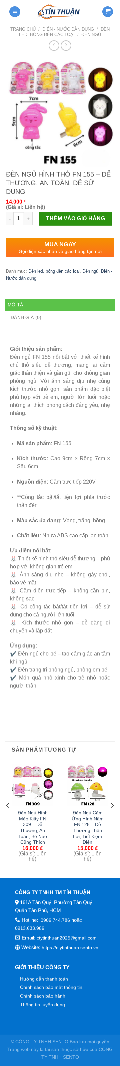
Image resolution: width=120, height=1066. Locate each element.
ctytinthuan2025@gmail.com (67, 938)
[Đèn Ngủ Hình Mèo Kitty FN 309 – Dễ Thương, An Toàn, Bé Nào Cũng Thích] (32, 785)
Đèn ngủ (91, 34)
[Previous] (8, 818)
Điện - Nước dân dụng (68, 29)
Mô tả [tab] (15, 304)
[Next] (112, 818)
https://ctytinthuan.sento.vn (70, 947)
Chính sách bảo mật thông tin (51, 987)
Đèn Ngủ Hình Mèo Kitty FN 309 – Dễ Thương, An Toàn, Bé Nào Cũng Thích (33, 827)
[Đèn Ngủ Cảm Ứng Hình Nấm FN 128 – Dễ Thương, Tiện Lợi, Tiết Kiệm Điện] (87, 785)
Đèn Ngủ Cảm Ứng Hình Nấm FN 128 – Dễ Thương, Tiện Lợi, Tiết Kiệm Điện (88, 827)
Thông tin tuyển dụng (42, 1004)
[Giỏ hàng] (107, 11)
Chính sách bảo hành (42, 996)
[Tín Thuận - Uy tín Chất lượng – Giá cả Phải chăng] (59, 11)
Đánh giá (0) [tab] (26, 317)
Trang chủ (23, 29)
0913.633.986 (29, 928)
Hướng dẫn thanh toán (44, 979)
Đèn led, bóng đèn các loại (64, 32)
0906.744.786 (54, 920)
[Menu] (14, 11)
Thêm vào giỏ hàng (75, 218)
